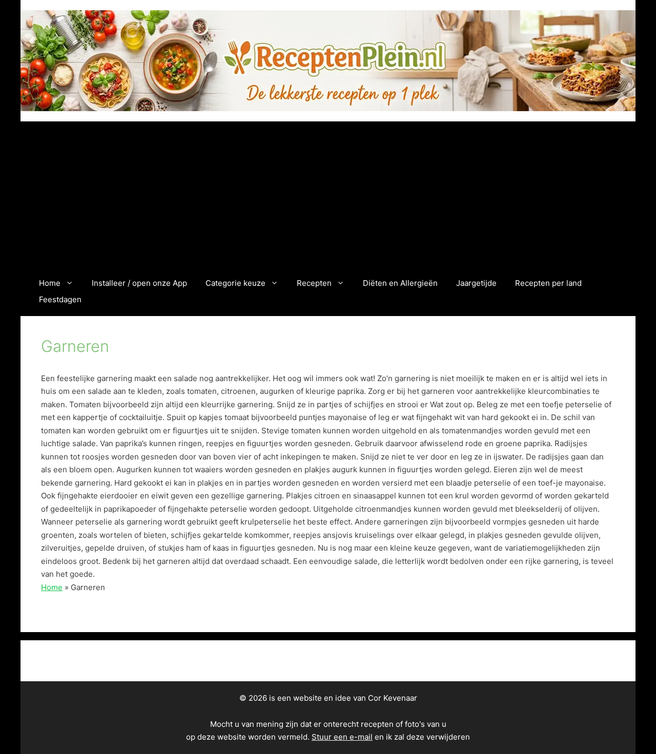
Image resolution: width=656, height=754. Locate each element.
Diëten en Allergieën (400, 283)
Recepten (314, 283)
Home (49, 283)
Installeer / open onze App (139, 283)
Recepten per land (548, 283)
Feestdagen (60, 299)
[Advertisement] (328, 198)
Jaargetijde (476, 283)
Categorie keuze (235, 283)
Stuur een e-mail (342, 737)
